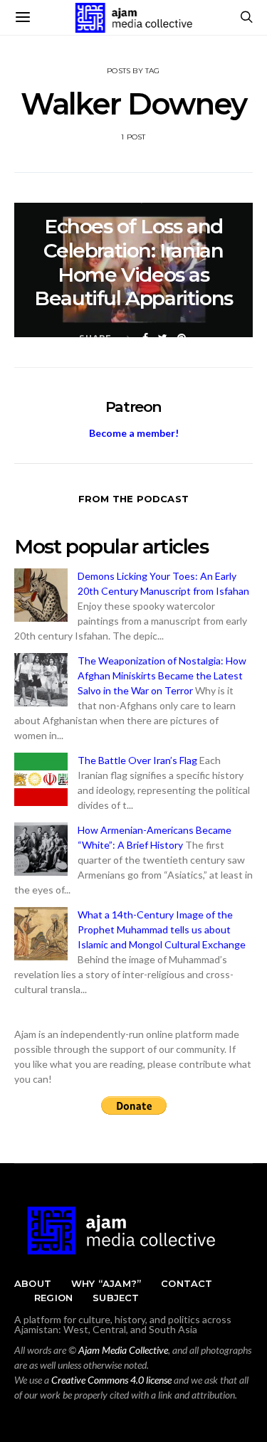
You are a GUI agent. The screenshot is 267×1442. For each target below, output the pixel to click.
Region (53, 1297)
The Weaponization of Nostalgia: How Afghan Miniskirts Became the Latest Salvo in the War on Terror (162, 675)
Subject (116, 1297)
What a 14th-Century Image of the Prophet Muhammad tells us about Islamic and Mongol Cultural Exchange (162, 929)
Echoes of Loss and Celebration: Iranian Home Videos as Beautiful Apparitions (133, 262)
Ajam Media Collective (123, 1350)
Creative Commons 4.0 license (111, 1380)
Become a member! (134, 433)
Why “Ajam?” (106, 1283)
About (32, 1283)
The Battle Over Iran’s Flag (137, 760)
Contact (186, 1283)
